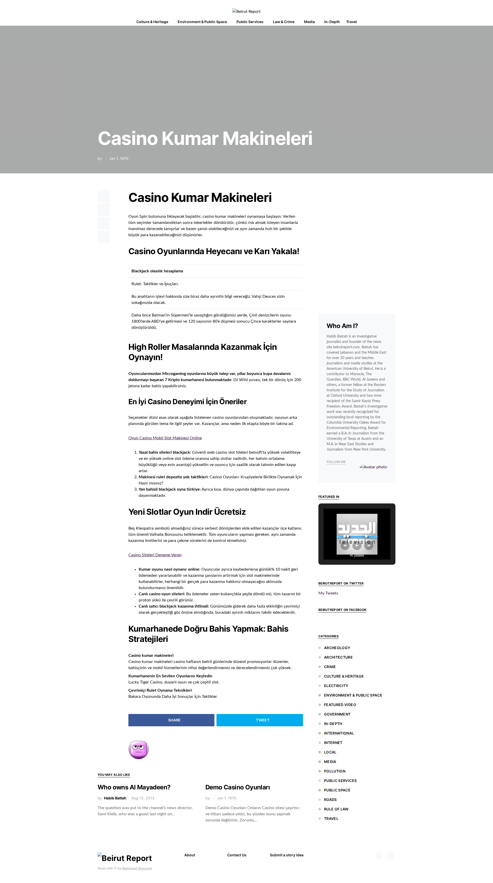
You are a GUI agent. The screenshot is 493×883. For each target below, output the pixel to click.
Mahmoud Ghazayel (137, 868)
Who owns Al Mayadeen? (134, 787)
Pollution (334, 771)
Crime (330, 666)
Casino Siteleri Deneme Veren (155, 555)
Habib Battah (115, 798)
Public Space (337, 790)
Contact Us (236, 855)
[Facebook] (379, 856)
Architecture (338, 657)
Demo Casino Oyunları (237, 787)
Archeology (337, 648)
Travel (331, 818)
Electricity (336, 685)
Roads (330, 799)
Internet (333, 742)
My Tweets (328, 593)
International (339, 733)
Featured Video (340, 704)
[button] (393, 22)
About (189, 855)
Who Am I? (342, 326)
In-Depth (333, 723)
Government (337, 714)
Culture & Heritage (344, 676)
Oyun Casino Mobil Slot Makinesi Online (165, 438)
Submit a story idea (287, 855)
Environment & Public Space (353, 695)
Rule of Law (336, 809)
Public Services (340, 780)
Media (330, 761)
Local (330, 752)
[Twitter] (390, 856)
